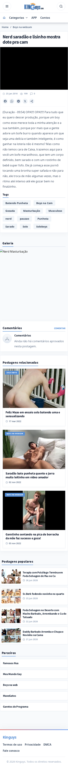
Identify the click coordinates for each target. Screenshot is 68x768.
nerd (8, 218)
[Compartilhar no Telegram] (18, 101)
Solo (25, 226)
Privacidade (33, 744)
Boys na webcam (22, 27)
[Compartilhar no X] (25, 101)
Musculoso (55, 210)
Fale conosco (11, 750)
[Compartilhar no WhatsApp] (11, 101)
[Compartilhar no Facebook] (5, 101)
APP (34, 18)
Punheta (42, 218)
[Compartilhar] (31, 101)
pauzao (24, 218)
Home (5, 27)
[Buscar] (61, 6)
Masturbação (31, 210)
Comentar (59, 328)
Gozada (10, 210)
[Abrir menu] (7, 6)
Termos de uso (12, 744)
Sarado (9, 226)
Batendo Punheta (16, 203)
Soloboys (41, 226)
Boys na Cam (44, 203)
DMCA (47, 744)
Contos (45, 18)
